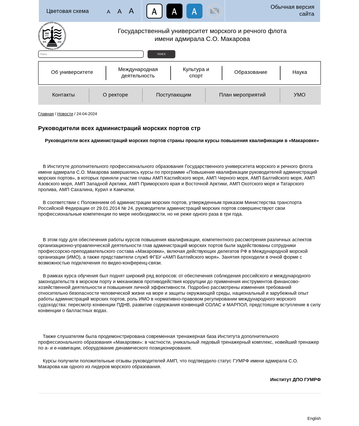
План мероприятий (242, 95)
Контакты (63, 95)
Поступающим (173, 95)
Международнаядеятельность (138, 72)
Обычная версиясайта (292, 10)
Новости (65, 113)
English (314, 418)
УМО (300, 95)
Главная (46, 113)
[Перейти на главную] (52, 36)
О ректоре (115, 95)
